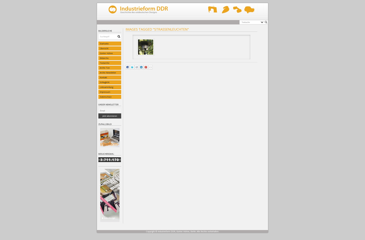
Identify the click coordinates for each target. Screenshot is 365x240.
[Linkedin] (141, 66)
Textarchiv (104, 63)
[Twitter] (132, 66)
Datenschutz (105, 96)
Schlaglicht (105, 82)
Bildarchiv (104, 58)
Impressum (105, 92)
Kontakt (103, 77)
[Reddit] (137, 66)
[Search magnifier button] (266, 22)
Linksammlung (106, 87)
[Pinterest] (146, 66)
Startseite (104, 43)
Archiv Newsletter (108, 72)
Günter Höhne (106, 53)
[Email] (150, 66)
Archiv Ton (105, 67)
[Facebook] (128, 66)
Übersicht (104, 48)
